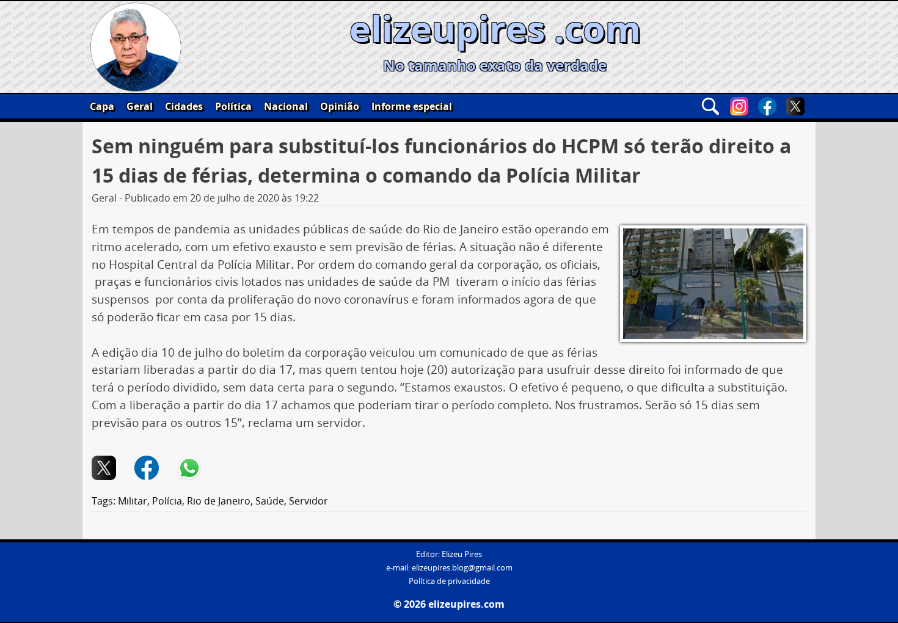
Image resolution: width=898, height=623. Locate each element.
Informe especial (411, 106)
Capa (102, 106)
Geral (139, 106)
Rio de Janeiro (218, 501)
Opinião (339, 106)
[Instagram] (739, 106)
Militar (132, 501)
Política (233, 106)
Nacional (286, 106)
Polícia (167, 501)
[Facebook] (767, 106)
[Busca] (710, 106)
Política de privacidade (449, 581)
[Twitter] (795, 106)
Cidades (184, 106)
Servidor (308, 501)
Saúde (269, 501)
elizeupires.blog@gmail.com (462, 568)
